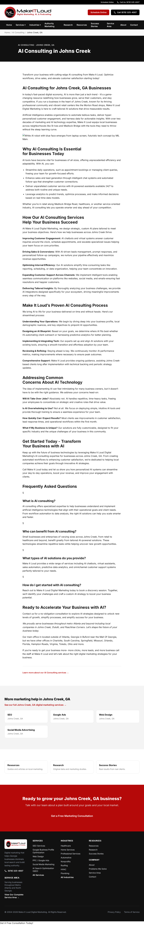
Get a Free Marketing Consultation (72, 815)
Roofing (64, 865)
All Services (38, 875)
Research (68, 25)
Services (20, 25)
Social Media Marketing (43, 864)
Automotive (66, 857)
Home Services (68, 849)
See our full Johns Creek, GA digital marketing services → (35, 704)
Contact (134, 25)
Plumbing (65, 873)
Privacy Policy (114, 912)
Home (9, 25)
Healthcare (66, 846)
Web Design (38, 856)
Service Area (110, 24)
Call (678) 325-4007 (127, 12)
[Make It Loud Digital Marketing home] (27, 12)
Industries (35, 25)
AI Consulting (18, 32)
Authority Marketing (49, 24)
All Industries (67, 877)
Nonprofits (65, 861)
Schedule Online (107, 2)
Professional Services (70, 853)
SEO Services (39, 846)
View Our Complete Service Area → (13, 896)
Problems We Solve (98, 869)
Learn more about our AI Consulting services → (45, 672)
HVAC (63, 869)
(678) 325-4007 (15, 871)
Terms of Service (132, 912)
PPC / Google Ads (41, 860)
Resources (82, 25)
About (123, 25)
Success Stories (95, 24)
